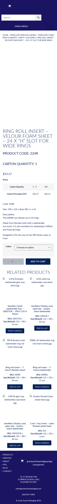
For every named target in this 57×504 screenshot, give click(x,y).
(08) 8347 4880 (28, 494)
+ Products (7, 455)
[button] (49, 26)
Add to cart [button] (42, 328)
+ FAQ (4, 465)
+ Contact (7, 471)
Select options (15, 331)
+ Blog (5, 468)
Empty (21, 38)
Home (5, 35)
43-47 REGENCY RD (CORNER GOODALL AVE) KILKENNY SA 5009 (28, 479)
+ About (5, 461)
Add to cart (38, 261)
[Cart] (49, 17)
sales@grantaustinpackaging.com (28, 489)
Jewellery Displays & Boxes (23, 35)
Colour (8, 247)
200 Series (31, 38)
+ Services (6, 458)
